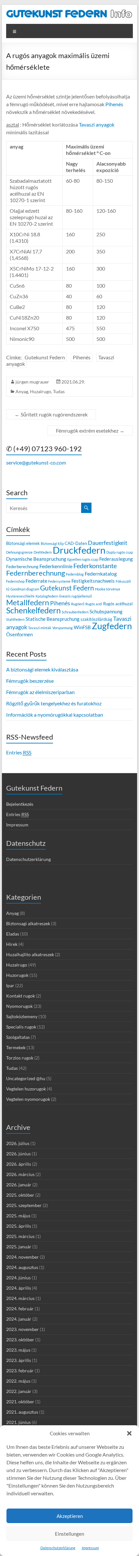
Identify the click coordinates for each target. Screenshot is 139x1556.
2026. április (18, 1164)
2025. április (18, 1226)
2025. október (20, 1195)
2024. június (18, 1277)
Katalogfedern (47, 596)
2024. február (20, 1308)
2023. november (22, 1329)
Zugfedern (112, 625)
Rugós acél (93, 604)
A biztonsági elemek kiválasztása (42, 669)
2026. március (20, 1174)
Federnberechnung (35, 572)
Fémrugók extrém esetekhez (90, 430)
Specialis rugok (21, 1026)
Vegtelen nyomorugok (28, 1099)
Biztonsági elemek (23, 543)
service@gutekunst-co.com (36, 462)
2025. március (20, 1236)
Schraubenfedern (75, 612)
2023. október (20, 1339)
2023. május (18, 1350)
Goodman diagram (24, 589)
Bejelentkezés (19, 804)
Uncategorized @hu (25, 1078)
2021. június (18, 1422)
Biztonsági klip (52, 543)
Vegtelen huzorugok (26, 1088)
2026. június (18, 1153)
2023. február (20, 1370)
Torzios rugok (19, 1057)
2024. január (18, 1319)
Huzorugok (17, 975)
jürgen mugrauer (32, 381)
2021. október (20, 1401)
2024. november (22, 1257)
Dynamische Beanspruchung (36, 559)
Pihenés (113, 104)
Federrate (36, 581)
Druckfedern (79, 550)
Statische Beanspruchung (53, 619)
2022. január (18, 1391)
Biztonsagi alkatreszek (28, 923)
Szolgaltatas (18, 1037)
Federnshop (15, 581)
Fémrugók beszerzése (30, 681)
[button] (129, 1433)
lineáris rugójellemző (75, 596)
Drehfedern (43, 552)
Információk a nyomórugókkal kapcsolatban (54, 714)
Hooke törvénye (107, 589)
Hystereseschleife (20, 596)
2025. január (18, 1246)
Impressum (90, 1548)
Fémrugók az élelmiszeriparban (40, 692)
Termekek (16, 1047)
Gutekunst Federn (45, 357)
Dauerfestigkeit (107, 542)
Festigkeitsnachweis (93, 581)
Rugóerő (77, 604)
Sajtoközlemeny (21, 1016)
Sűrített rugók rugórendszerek (51, 414)
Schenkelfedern (33, 610)
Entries (18, 752)
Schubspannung (106, 611)
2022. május (18, 1381)
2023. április (18, 1360)
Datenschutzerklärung (57, 1548)
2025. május (18, 1215)
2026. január (18, 1184)
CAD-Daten (76, 543)
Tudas (59, 391)
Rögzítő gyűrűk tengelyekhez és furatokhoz (54, 703)
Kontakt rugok (20, 995)
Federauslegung (116, 559)
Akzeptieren (70, 1516)
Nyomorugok (19, 1006)
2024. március (20, 1298)
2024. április (18, 1288)
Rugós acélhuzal (118, 603)
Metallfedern (27, 602)
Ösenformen (19, 634)
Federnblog (75, 574)
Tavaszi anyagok (96, 124)
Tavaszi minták (39, 628)
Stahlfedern (15, 619)
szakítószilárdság (96, 619)
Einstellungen (69, 1534)
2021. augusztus (22, 1412)
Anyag (22, 391)
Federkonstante (95, 565)
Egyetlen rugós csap (82, 559)
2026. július (17, 1143)
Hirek (11, 944)
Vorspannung (62, 628)
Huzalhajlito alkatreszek (30, 954)
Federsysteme (59, 581)
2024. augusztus (22, 1267)
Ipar (10, 985)
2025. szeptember (24, 1205)
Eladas (12, 934)
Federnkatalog (101, 573)
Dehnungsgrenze (19, 552)
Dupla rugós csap (119, 552)
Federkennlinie (55, 566)
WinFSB (82, 627)
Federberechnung (22, 566)
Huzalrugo (40, 391)
